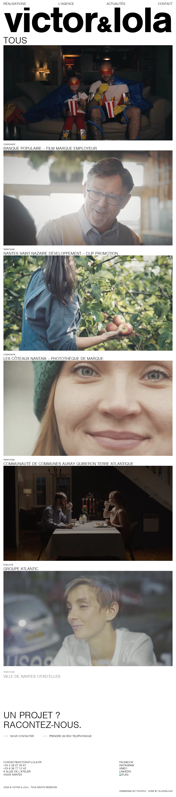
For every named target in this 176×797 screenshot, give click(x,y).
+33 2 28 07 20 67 (14, 765)
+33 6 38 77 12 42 (14, 768)
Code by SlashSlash (160, 791)
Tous (15, 40)
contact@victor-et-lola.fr (22, 762)
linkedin (125, 771)
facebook (126, 762)
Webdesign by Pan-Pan (132, 791)
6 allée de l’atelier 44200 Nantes (17, 773)
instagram (126, 765)
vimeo (123, 768)
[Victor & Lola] (88, 20)
